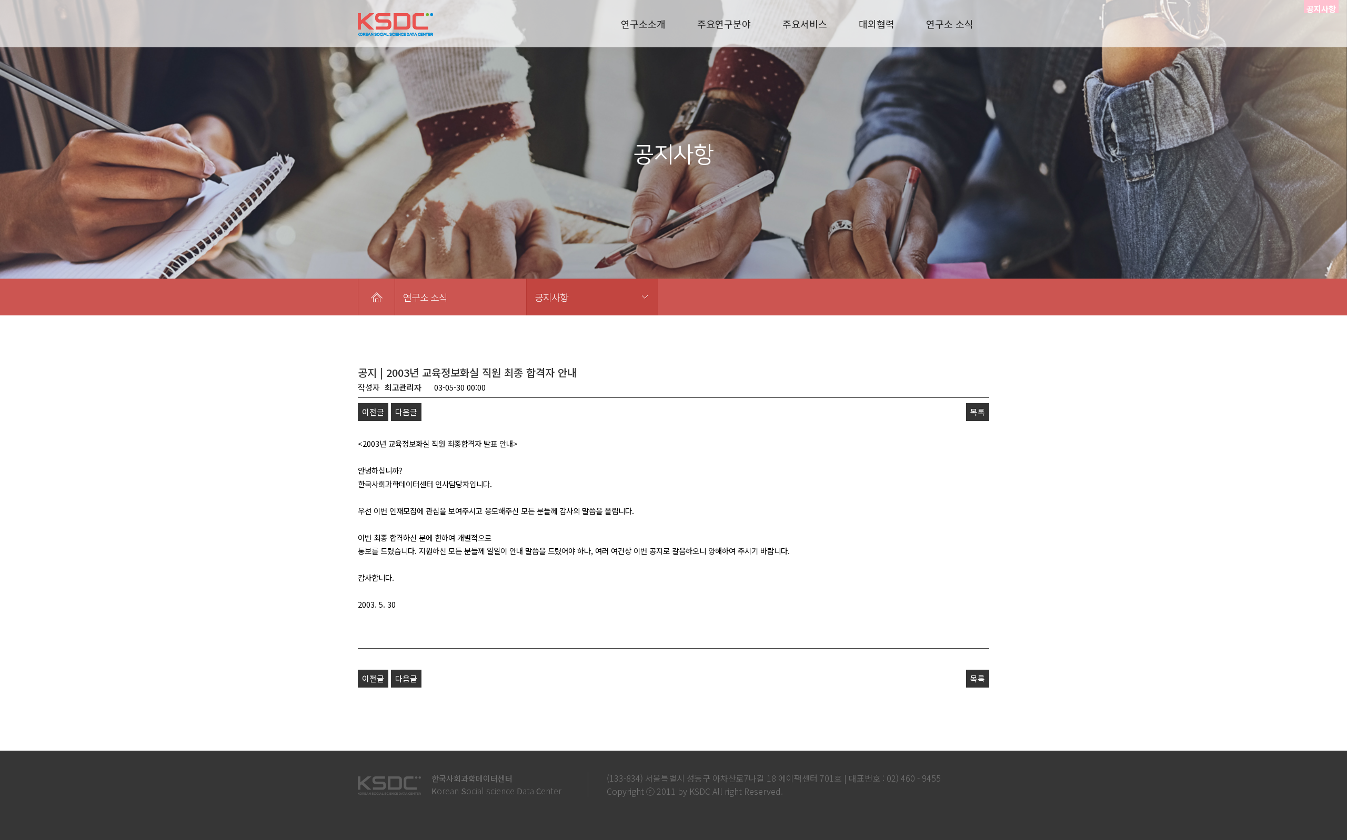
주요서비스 (804, 23)
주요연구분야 (724, 23)
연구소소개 (643, 23)
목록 (977, 411)
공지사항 (551, 297)
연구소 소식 (949, 23)
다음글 (406, 411)
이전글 (373, 411)
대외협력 (876, 23)
